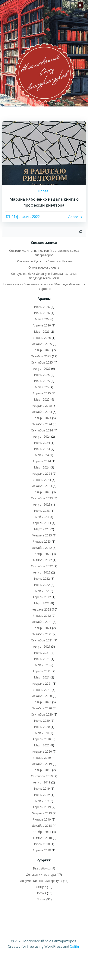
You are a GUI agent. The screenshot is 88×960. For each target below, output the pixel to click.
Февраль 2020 (42, 751)
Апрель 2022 (42, 597)
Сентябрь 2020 (42, 714)
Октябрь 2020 (42, 708)
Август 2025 (41, 368)
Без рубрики (42, 868)
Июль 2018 (42, 844)
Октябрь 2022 (42, 560)
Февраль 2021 (42, 683)
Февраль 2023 (42, 535)
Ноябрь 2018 (41, 832)
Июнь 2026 (42, 313)
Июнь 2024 (42, 449)
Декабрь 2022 (42, 548)
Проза (43, 191)
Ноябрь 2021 (41, 628)
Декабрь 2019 (42, 764)
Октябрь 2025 (41, 356)
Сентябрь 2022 (42, 566)
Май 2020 (42, 733)
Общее (41, 887)
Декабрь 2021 (42, 622)
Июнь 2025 (42, 381)
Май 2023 (42, 517)
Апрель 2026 (42, 325)
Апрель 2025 (42, 393)
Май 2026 (42, 319)
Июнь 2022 (42, 585)
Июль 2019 (42, 788)
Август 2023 (41, 504)
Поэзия (41, 893)
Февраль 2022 (41, 609)
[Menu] (80, 4)
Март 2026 (42, 331)
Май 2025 (42, 387)
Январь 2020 (42, 758)
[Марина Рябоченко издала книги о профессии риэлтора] (44, 153)
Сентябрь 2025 (42, 362)
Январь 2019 (42, 819)
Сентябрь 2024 (42, 430)
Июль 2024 (42, 443)
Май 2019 (42, 801)
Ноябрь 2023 (41, 492)
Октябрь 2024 (42, 424)
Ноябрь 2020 (41, 702)
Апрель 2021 (42, 671)
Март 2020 (42, 745)
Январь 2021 (42, 690)
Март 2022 (42, 603)
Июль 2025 (42, 375)
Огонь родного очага (44, 267)
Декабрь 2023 (42, 486)
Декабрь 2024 (42, 412)
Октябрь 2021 (42, 634)
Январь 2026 (42, 338)
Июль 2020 (42, 721)
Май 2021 (42, 665)
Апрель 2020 (42, 739)
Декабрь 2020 (42, 696)
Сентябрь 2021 (42, 640)
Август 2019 (41, 782)
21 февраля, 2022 (26, 216)
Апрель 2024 (42, 461)
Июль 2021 (42, 653)
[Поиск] (80, 232)
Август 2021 (41, 646)
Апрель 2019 (42, 807)
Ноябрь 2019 (41, 770)
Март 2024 (42, 467)
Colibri (75, 946)
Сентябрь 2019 (42, 776)
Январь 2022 (42, 616)
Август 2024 (41, 436)
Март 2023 (42, 529)
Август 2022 (41, 572)
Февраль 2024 (42, 473)
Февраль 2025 (42, 406)
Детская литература (41, 874)
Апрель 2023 (42, 523)
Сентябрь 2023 (42, 498)
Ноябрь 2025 (41, 350)
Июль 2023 (42, 511)
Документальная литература (41, 881)
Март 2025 (42, 399)
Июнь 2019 (42, 795)
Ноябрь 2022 (41, 554)
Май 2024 (42, 455)
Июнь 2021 (42, 659)
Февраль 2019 (42, 813)
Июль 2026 (42, 307)
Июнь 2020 (42, 727)
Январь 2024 (42, 480)
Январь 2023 (42, 541)
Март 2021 (42, 677)
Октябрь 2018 (42, 838)
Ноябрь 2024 (41, 418)
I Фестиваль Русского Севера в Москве (44, 261)
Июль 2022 (42, 578)
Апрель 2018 (42, 850)
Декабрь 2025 (42, 344)
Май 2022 (42, 591)
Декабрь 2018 (42, 825)
